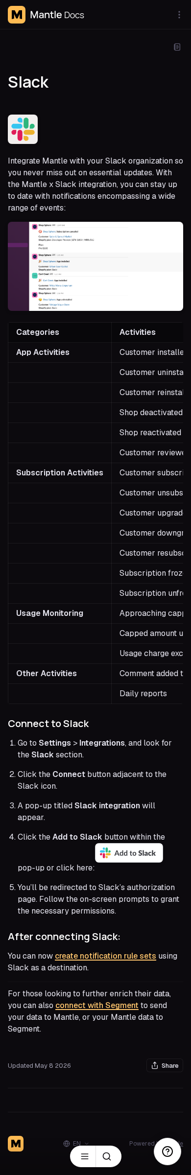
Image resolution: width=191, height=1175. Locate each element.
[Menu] (83, 1156)
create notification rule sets (105, 956)
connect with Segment (97, 1005)
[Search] (108, 1156)
